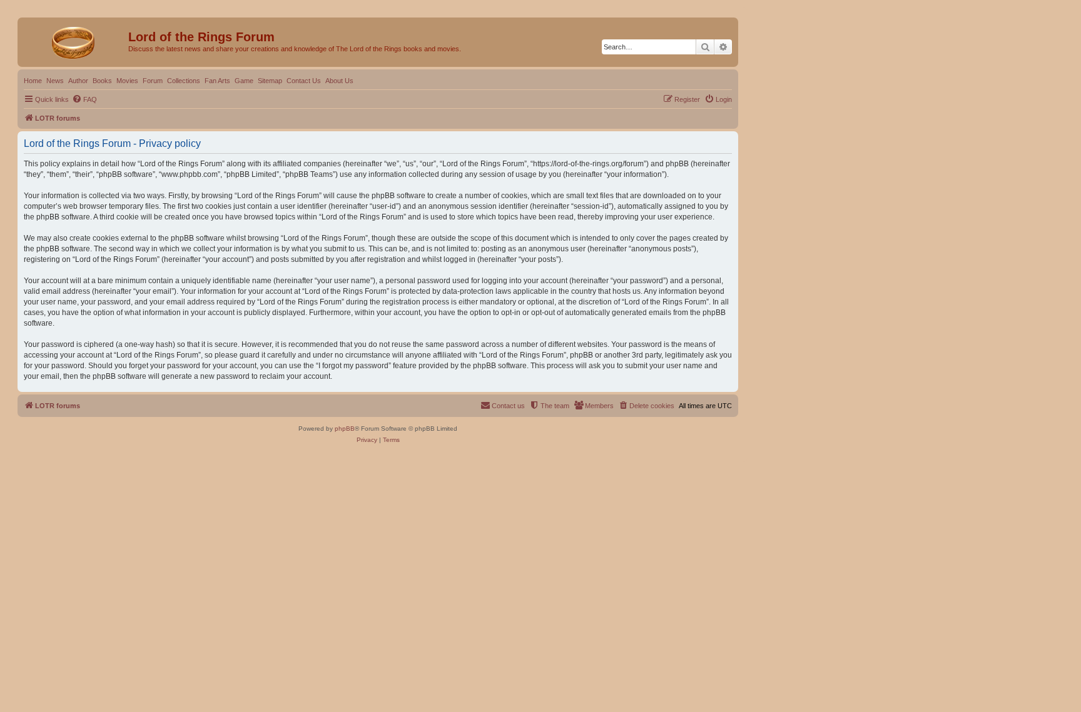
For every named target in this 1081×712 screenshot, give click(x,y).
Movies (127, 80)
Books (102, 80)
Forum (153, 80)
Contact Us (304, 80)
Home (33, 80)
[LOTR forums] (74, 41)
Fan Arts (217, 80)
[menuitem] (84, 99)
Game (244, 80)
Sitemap (270, 80)
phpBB (345, 428)
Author (78, 80)
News (55, 80)
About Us (339, 80)
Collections (183, 80)
